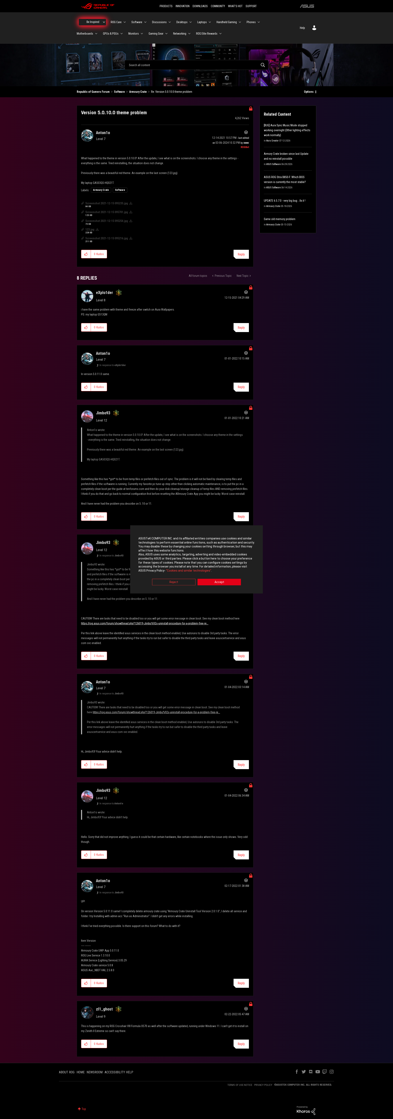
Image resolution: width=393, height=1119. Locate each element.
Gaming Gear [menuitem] (156, 33)
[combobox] (196, 65)
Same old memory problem (279, 219)
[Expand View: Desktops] (191, 22)
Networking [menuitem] (179, 33)
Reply (241, 254)
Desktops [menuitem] (181, 22)
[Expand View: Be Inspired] (104, 22)
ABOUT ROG (67, 1072)
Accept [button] (219, 582)
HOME (81, 1072)
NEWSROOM (95, 1072)
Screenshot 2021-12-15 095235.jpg (106, 203)
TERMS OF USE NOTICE (239, 1084)
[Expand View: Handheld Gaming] (240, 22)
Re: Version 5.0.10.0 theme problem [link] (171, 91)
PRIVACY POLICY (263, 1084)
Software (119, 91)
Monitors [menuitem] (133, 33)
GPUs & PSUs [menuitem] (111, 33)
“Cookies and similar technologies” (188, 570)
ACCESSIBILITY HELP (119, 1072)
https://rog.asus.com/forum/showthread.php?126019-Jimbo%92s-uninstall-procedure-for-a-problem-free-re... (144, 623)
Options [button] (309, 91)
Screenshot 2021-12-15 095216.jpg (106, 238)
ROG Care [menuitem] (116, 22)
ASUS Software (273, 164)
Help (302, 27)
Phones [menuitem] (251, 22)
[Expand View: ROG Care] (125, 22)
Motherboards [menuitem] (85, 33)
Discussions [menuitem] (159, 22)
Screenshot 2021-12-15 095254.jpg (106, 221)
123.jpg (89, 229)
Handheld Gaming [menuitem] (227, 22)
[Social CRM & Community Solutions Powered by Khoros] (306, 1110)
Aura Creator (272, 140)
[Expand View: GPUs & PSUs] (122, 33)
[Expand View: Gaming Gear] (166, 33)
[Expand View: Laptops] (210, 22)
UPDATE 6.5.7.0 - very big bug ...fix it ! (284, 200)
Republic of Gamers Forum (93, 91)
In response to (112, 365)
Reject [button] (173, 582)
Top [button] (84, 1109)
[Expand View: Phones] (259, 22)
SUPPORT (251, 6)
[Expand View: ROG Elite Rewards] (220, 33)
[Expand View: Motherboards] (96, 33)
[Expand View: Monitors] (142, 33)
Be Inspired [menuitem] (93, 22)
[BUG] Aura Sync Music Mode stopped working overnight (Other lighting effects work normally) (287, 130)
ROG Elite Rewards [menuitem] (206, 33)
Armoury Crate (138, 91)
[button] (86, 254)
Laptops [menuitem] (202, 22)
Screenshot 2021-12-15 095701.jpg (106, 212)
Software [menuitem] (136, 22)
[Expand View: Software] (145, 22)
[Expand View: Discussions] (170, 22)
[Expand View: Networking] (189, 33)
